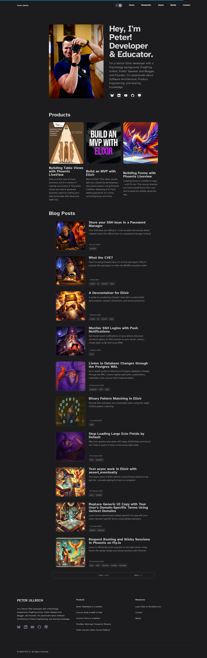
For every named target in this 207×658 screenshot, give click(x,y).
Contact (186, 5)
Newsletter (146, 5)
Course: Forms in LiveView (88, 618)
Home (131, 5)
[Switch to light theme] (117, 5)
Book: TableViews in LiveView (89, 606)
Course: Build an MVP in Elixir (89, 612)
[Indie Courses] (139, 95)
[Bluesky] (112, 95)
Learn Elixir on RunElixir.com (148, 606)
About (161, 5)
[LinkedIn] (119, 95)
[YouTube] (126, 95)
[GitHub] (132, 95)
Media (173, 5)
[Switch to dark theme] (120, 5)
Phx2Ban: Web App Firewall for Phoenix (93, 624)
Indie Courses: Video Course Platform (93, 630)
